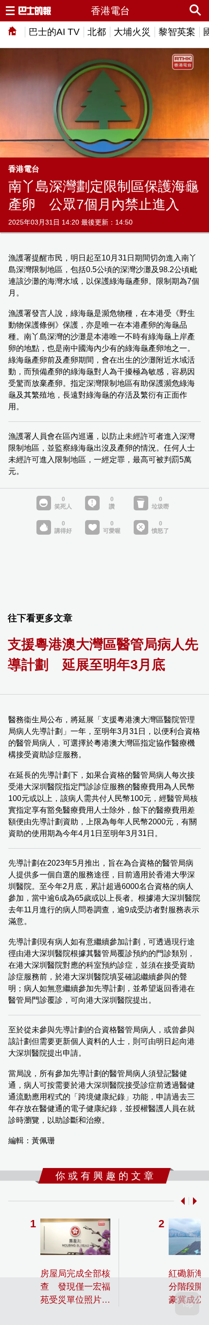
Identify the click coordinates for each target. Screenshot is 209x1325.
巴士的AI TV (54, 32)
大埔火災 (132, 32)
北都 (96, 32)
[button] (181, 1201)
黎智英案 (176, 32)
